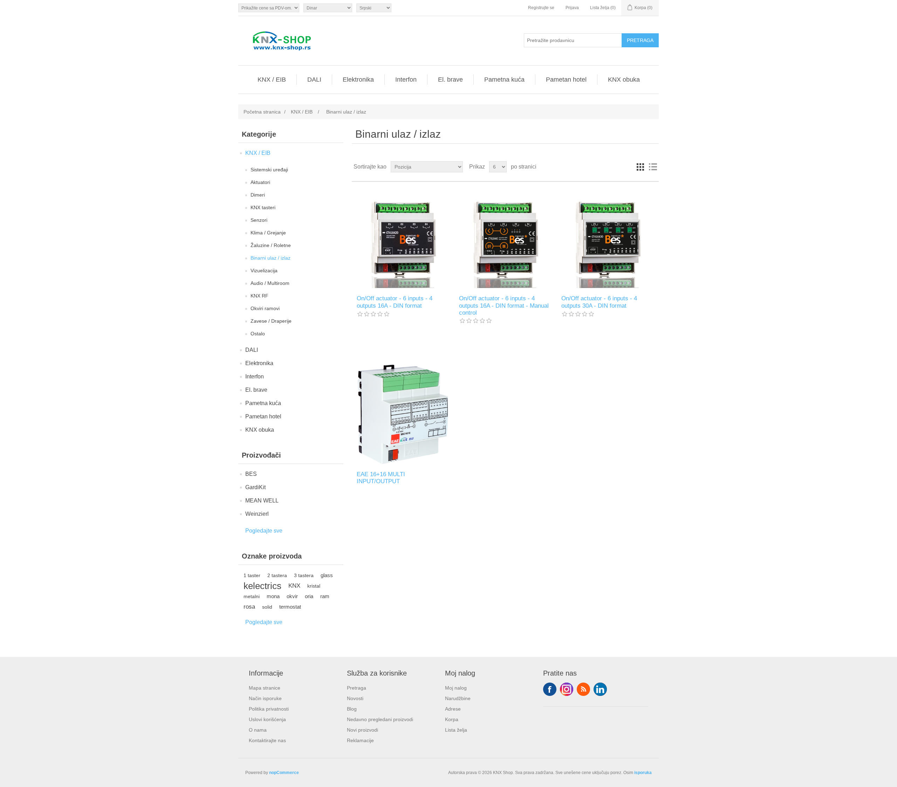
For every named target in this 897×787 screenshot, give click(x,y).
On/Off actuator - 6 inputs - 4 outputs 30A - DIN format (599, 302)
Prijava (572, 7)
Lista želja (456, 730)
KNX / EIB (272, 79)
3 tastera (304, 575)
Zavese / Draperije (271, 321)
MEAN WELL (262, 501)
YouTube (600, 689)
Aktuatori (260, 182)
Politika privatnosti (269, 709)
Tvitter (566, 689)
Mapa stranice (264, 688)
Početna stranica (262, 112)
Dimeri (258, 195)
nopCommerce (284, 772)
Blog (352, 709)
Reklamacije (360, 740)
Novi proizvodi (362, 730)
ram (324, 596)
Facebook (549, 689)
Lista (653, 166)
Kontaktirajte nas (267, 740)
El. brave (450, 79)
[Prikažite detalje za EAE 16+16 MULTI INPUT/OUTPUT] (402, 414)
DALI (314, 79)
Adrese (453, 709)
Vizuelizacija (264, 270)
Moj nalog (456, 688)
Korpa (451, 719)
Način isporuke (265, 698)
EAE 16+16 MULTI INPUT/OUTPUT (381, 478)
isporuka (643, 772)
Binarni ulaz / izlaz (270, 258)
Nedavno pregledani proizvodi (380, 719)
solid (267, 607)
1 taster (252, 575)
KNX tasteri (263, 207)
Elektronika (358, 79)
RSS (583, 689)
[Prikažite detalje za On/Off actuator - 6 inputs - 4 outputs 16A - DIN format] (402, 238)
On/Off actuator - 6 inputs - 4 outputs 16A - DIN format (394, 302)
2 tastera (277, 575)
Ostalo (258, 333)
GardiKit (255, 487)
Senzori (259, 220)
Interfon (406, 79)
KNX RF (259, 296)
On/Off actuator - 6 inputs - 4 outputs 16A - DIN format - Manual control (504, 305)
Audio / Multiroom (270, 283)
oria (309, 596)
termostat (290, 607)
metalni (252, 596)
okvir (292, 596)
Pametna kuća (504, 79)
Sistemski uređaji (269, 169)
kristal (313, 586)
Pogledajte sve (263, 531)
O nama (258, 730)
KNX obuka (624, 79)
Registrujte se (541, 7)
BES (251, 474)
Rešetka (640, 166)
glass (327, 575)
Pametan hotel (566, 79)
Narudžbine (458, 698)
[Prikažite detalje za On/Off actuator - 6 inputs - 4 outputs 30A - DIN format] (607, 238)
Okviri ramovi (265, 308)
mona (273, 596)
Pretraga (356, 688)
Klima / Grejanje (268, 232)
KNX (294, 585)
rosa (249, 606)
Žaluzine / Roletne (271, 245)
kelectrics (262, 586)
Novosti (355, 698)
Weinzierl (257, 514)
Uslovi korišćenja (267, 719)
